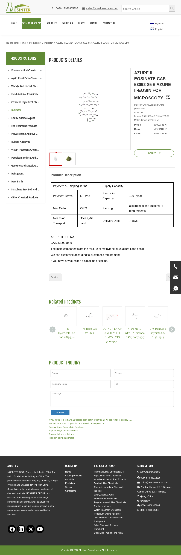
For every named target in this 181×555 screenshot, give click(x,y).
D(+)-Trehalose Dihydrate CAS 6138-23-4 (158, 333)
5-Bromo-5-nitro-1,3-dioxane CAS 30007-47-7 (135, 333)
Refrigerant (17, 173)
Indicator (16, 110)
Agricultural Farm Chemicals (26, 78)
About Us (69, 479)
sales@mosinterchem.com (102, 8)
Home (68, 472)
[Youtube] (40, 529)
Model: (138, 124)
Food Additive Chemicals (24, 94)
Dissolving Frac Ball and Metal (27, 189)
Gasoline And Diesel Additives (27, 165)
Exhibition (70, 483)
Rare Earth (17, 181)
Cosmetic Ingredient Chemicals (27, 102)
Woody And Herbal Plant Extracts (27, 86)
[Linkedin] (21, 529)
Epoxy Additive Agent (23, 118)
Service (68, 487)
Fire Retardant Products (24, 125)
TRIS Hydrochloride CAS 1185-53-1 (66, 333)
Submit (60, 412)
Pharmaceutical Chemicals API (27, 70)
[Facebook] (12, 529)
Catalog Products (73, 475)
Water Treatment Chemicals (26, 149)
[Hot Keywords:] (172, 8)
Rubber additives (102, 506)
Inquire (151, 153)
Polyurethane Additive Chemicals (27, 133)
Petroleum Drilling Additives (26, 157)
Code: (137, 133)
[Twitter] (30, 529)
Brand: (138, 129)
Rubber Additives (20, 141)
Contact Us (70, 491)
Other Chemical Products (24, 197)
